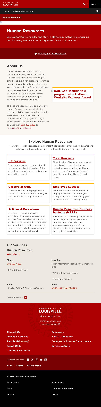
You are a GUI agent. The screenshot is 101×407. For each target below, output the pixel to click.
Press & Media (34, 366)
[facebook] (28, 360)
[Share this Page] (97, 11)
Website (12, 254)
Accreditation (57, 382)
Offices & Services (17, 336)
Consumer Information (62, 388)
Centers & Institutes (18, 350)
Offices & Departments (22, 11)
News (9, 366)
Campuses (57, 332)
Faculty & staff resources (52, 53)
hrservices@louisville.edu (64, 288)
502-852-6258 (28, 125)
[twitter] (32, 360)
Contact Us (13, 332)
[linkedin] (25, 297)
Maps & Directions (62, 336)
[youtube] (41, 360)
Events (19, 366)
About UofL (14, 346)
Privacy (10, 394)
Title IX (54, 394)
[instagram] (37, 360)
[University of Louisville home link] (10, 4)
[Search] (85, 4)
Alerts (9, 388)
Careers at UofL (60, 346)
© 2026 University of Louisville (21, 377)
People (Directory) (18, 341)
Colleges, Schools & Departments (71, 341)
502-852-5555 (54, 316)
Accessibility (13, 382)
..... (6, 11)
